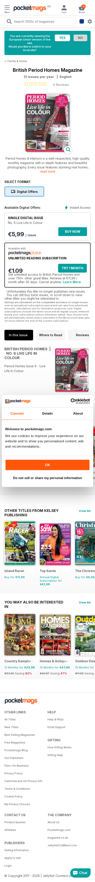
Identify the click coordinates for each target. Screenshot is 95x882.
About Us (53, 822)
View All (85, 511)
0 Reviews (61, 85)
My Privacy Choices (17, 804)
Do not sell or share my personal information (47, 478)
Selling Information (16, 850)
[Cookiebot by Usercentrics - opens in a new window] (70, 401)
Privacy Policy (13, 773)
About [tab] (78, 413)
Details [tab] (47, 413)
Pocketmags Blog (16, 750)
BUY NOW (72, 231)
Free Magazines (14, 742)
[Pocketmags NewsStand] (28, 8)
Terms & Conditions (17, 788)
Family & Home (17, 61)
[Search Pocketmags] (9, 22)
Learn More (72, 282)
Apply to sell (12, 858)
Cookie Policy (13, 796)
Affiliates (10, 830)
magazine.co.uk (58, 837)
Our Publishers (13, 758)
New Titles (11, 727)
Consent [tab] (17, 413)
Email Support (56, 727)
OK (47, 465)
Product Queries (15, 822)
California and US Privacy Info (23, 781)
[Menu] (7, 8)
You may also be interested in (33, 602)
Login (8, 865)
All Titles (10, 719)
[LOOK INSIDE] (47, 151)
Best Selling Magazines (19, 734)
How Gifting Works (60, 747)
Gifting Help (55, 755)
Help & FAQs (56, 719)
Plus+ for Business (16, 765)
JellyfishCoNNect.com (62, 845)
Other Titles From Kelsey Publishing (31, 510)
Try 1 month (72, 268)
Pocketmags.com (59, 830)
